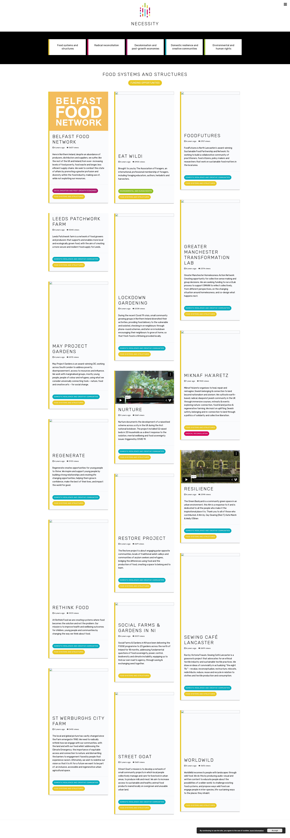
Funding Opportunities (145, 82)
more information (257, 830)
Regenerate (68, 455)
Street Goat (135, 756)
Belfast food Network (71, 139)
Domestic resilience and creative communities (184, 47)
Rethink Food (70, 607)
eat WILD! (130, 156)
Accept (275, 830)
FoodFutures (202, 135)
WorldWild (199, 760)
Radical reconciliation (106, 45)
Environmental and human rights (223, 47)
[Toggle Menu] (285, 4)
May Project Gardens (69, 348)
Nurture (130, 409)
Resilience (199, 489)
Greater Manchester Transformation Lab (207, 255)
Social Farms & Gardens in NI (139, 627)
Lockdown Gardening (133, 300)
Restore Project (142, 538)
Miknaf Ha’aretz (206, 375)
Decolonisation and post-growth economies (145, 47)
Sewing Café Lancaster (201, 639)
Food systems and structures (67, 47)
